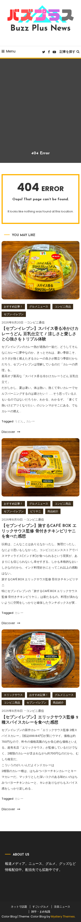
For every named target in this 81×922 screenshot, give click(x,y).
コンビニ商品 (63, 306)
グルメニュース (38, 306)
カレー (30, 421)
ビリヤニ (35, 511)
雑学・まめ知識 (40, 911)
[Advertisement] (40, 108)
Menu (11, 51)
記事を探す (67, 51)
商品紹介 (52, 511)
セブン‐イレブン (14, 314)
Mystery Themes (63, 916)
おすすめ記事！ (13, 306)
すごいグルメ (40, 906)
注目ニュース (62, 906)
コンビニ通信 (36, 322)
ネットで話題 (19, 906)
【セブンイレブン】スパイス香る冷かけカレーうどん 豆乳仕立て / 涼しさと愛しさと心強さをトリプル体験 (40, 334)
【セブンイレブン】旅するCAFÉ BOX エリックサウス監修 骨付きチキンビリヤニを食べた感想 (39, 531)
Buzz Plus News (40, 29)
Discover (9, 432)
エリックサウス (13, 695)
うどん (19, 421)
